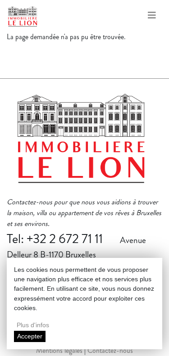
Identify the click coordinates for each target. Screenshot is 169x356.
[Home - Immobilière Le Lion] (81, 143)
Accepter (29, 336)
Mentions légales (59, 350)
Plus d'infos (33, 325)
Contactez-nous (110, 350)
